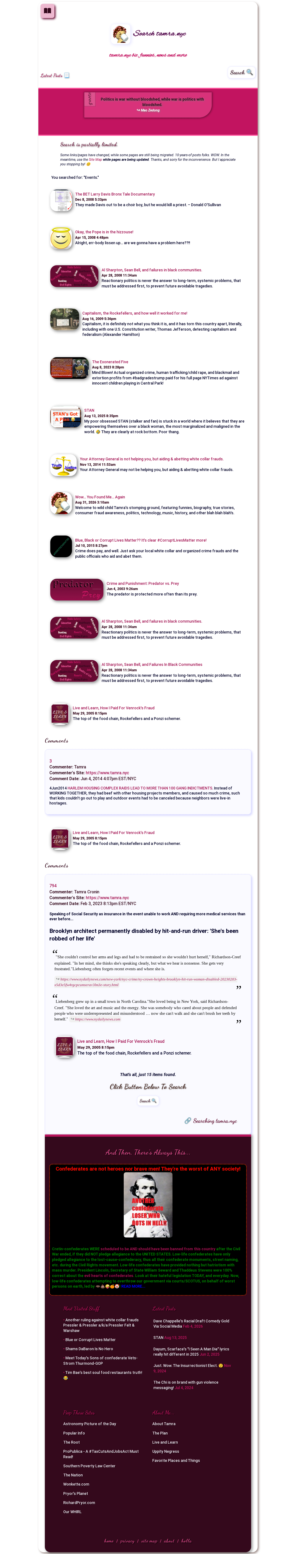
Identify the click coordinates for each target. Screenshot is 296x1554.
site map (149, 1541)
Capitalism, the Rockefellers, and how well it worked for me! (134, 313)
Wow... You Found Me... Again (100, 497)
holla (186, 1541)
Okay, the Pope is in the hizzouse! (104, 232)
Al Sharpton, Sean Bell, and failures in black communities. (152, 270)
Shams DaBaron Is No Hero (89, 1349)
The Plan (160, 1433)
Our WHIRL (72, 1512)
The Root (71, 1442)
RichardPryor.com (79, 1503)
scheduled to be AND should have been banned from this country (158, 1249)
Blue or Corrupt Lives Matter (90, 1340)
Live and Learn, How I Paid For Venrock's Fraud (114, 708)
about (169, 1541)
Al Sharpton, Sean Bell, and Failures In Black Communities (152, 664)
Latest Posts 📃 (55, 75)
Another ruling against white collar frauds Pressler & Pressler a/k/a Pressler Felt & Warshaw (101, 1325)
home (109, 1541)
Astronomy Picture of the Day (89, 1424)
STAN (89, 410)
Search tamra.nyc (158, 34)
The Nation (73, 1475)
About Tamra (164, 1424)
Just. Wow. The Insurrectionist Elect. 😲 (188, 1365)
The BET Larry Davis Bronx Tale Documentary (115, 194)
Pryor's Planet (75, 1493)
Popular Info (74, 1433)
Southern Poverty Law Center (89, 1466)
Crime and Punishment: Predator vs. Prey (143, 583)
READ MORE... (133, 1286)
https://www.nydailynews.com (97, 1019)
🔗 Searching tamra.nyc (210, 1120)
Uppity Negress (165, 1451)
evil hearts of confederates (108, 1276)
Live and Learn (165, 1442)
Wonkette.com (76, 1484)
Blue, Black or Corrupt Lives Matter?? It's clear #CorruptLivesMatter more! (141, 540)
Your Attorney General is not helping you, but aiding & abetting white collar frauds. (152, 459)
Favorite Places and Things (176, 1460)
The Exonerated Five (110, 362)
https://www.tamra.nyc (107, 772)
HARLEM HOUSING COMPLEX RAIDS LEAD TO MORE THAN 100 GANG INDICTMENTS (140, 788)
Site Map (95, 160)
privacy (127, 1541)
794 (53, 885)
